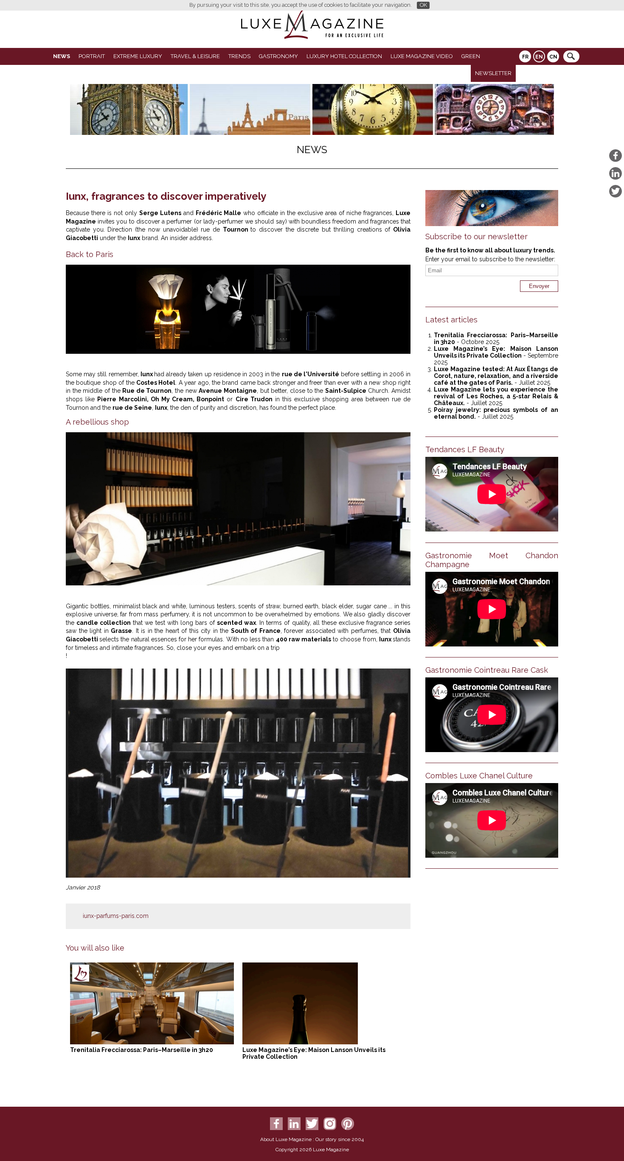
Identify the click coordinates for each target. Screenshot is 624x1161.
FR (525, 57)
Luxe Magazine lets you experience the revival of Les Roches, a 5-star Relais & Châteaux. (496, 396)
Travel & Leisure (195, 56)
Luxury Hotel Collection (344, 56)
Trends (239, 56)
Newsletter (493, 73)
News (61, 56)
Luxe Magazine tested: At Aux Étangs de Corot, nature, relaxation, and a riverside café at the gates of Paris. (496, 376)
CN (553, 57)
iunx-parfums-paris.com (116, 915)
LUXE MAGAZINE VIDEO (422, 56)
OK (423, 5)
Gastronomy (278, 56)
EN (539, 57)
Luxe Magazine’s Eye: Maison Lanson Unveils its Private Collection (496, 352)
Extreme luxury (137, 56)
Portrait (92, 56)
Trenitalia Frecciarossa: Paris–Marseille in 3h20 (141, 1049)
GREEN (470, 56)
